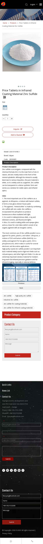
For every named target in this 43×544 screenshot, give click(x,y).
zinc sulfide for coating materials (15, 304)
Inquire (16, 129)
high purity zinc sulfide (23, 296)
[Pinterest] (23, 470)
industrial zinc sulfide (11, 300)
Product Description (11, 162)
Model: (6, 152)
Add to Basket (16, 135)
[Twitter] (11, 470)
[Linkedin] (7, 470)
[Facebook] (3, 470)
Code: (6, 159)
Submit (17, 355)
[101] (5, 107)
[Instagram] (19, 470)
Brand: (6, 155)
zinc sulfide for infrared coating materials (18, 308)
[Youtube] (15, 470)
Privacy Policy (7, 533)
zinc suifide (7, 296)
